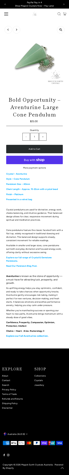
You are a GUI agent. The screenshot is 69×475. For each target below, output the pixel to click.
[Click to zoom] (60, 30)
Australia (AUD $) (16, 434)
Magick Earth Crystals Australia (37, 464)
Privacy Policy (9, 389)
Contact (6, 380)
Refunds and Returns (12, 399)
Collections (40, 376)
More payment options (34, 168)
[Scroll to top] (62, 468)
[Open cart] (64, 14)
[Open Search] (59, 13)
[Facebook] (4, 455)
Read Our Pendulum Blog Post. (21, 266)
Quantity (34, 130)
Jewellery (39, 385)
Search (5, 385)
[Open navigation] (9, 14)
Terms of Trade (9, 394)
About (5, 376)
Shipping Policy (10, 403)
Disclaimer (7, 408)
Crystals (38, 380)
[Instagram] (8, 455)
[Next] (64, 4)
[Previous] (5, 4)
